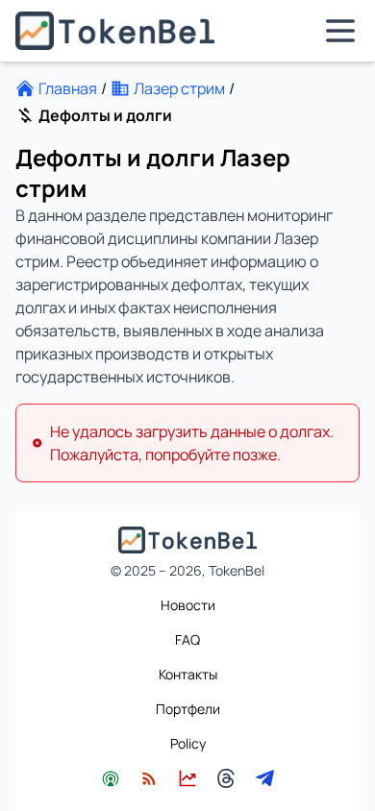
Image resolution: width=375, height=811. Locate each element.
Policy (188, 743)
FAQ (187, 639)
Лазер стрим (179, 88)
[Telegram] (264, 778)
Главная (67, 88)
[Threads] (226, 778)
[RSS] (149, 778)
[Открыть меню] (340, 31)
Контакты (188, 674)
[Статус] (110, 778)
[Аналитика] (187, 778)
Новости (188, 605)
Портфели (188, 709)
